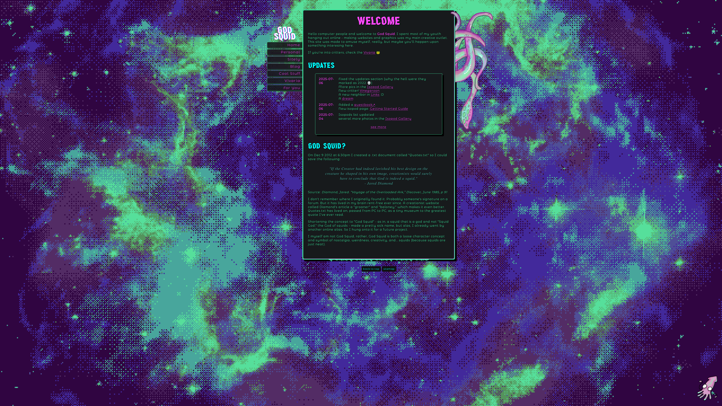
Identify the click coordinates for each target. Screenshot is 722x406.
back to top (371, 268)
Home (293, 45)
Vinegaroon (370, 90)
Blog (295, 66)
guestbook (363, 105)
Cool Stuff (289, 73)
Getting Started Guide (389, 109)
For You (292, 88)
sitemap (389, 268)
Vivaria (292, 80)
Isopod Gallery (380, 87)
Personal (290, 52)
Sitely (293, 59)
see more (378, 127)
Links (375, 94)
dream (347, 98)
